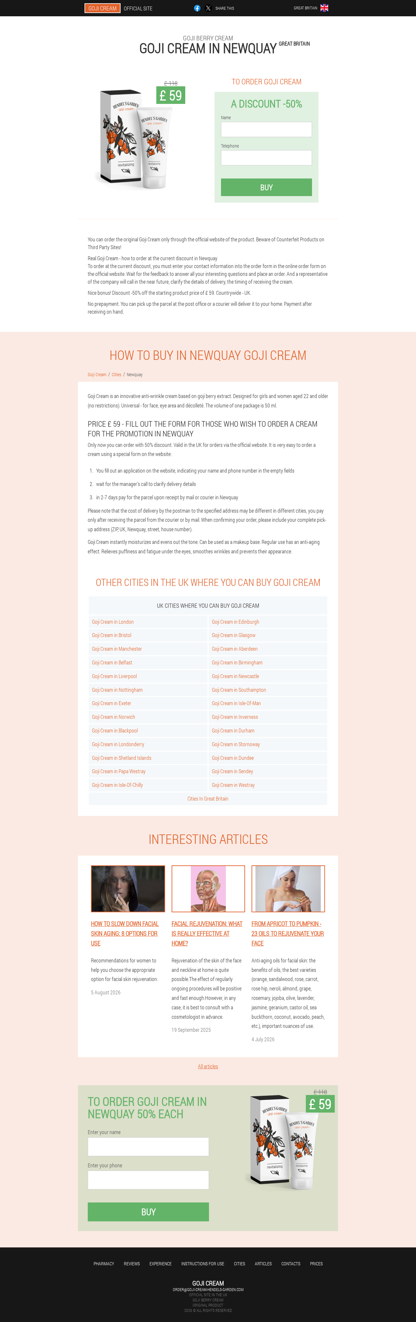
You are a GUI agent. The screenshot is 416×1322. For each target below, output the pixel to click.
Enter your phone (105, 1165)
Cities (239, 1263)
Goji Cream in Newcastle (235, 676)
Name (226, 117)
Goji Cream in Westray (233, 784)
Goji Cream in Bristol (111, 635)
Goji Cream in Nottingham (117, 689)
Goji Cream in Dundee (233, 757)
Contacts (290, 1263)
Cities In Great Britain (208, 798)
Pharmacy (104, 1263)
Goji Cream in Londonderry (118, 744)
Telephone (230, 146)
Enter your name (104, 1132)
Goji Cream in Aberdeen (235, 648)
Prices (316, 1263)
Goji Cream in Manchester (117, 648)
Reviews (132, 1263)
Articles (263, 1263)
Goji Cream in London (113, 621)
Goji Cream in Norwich (113, 716)
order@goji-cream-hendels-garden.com (208, 1289)
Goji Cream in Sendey (232, 771)
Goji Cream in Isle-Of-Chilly (117, 784)
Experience (161, 1263)
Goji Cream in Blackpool (115, 730)
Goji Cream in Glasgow (233, 635)
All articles (208, 1066)
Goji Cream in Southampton (239, 689)
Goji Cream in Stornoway (236, 744)
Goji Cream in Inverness (235, 716)
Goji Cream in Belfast (112, 662)
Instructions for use (202, 1263)
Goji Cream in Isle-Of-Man (236, 703)
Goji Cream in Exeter (111, 703)
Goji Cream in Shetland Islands (121, 757)
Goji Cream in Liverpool (114, 676)
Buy (266, 187)
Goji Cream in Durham (233, 730)
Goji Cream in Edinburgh (235, 621)
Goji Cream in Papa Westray (119, 771)
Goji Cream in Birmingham (237, 662)
